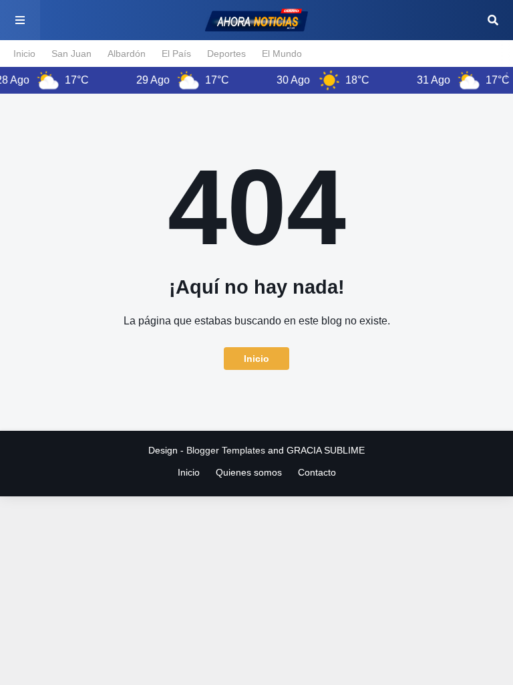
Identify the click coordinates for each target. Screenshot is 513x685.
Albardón (127, 53)
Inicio (24, 53)
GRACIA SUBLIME (326, 450)
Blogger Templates (225, 450)
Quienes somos (249, 472)
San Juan (71, 53)
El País (176, 53)
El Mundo (282, 53)
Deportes (226, 53)
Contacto (317, 472)
